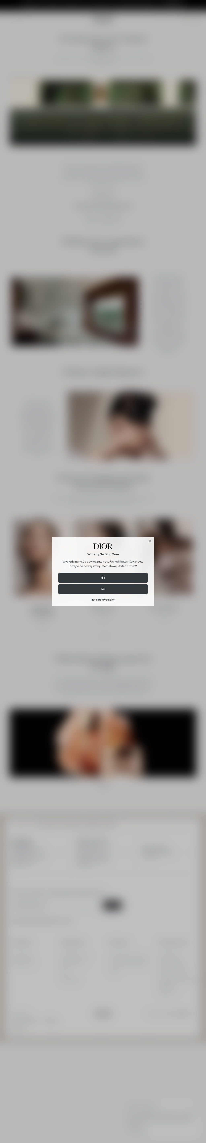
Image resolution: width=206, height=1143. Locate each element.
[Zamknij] (150, 541)
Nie (103, 577)
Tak (103, 589)
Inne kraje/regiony (103, 599)
